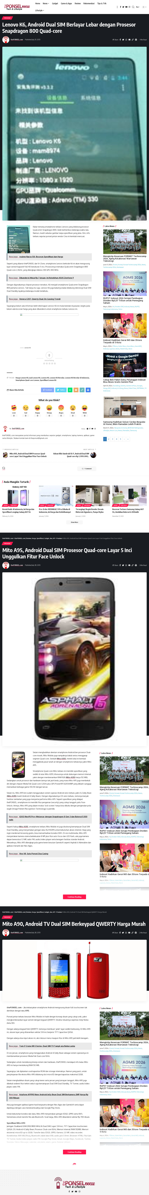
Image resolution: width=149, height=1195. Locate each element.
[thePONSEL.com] (17, 7)
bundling (116, 386)
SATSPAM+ (140, 388)
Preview (7, 18)
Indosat (126, 306)
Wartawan (120, 267)
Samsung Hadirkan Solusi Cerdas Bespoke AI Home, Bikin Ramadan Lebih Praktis (124, 422)
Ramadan (126, 430)
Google (139, 386)
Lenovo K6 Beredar (57, 378)
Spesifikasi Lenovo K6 (48, 380)
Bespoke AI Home (121, 428)
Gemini (122, 386)
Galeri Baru (122, 346)
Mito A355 (61, 758)
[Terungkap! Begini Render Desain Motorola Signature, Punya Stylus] (93, 495)
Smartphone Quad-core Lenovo (27, 380)
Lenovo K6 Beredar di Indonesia (77, 378)
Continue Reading (74, 897)
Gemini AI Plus (131, 386)
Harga (105, 388)
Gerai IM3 (138, 346)
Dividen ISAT (119, 306)
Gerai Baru (130, 346)
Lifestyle (106, 430)
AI (113, 306)
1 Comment (88, 469)
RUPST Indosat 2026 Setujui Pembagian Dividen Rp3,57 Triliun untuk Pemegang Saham (123, 300)
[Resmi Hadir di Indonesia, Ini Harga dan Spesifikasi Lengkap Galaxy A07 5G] (19, 495)
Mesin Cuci (113, 430)
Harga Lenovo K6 (22, 378)
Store (130, 349)
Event (115, 264)
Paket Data (124, 349)
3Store (115, 346)
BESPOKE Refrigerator (135, 428)
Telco (120, 309)
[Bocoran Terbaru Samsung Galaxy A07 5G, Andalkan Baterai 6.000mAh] (129, 495)
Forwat (120, 264)
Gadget (7, 1172)
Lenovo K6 (45, 378)
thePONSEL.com (17, 39)
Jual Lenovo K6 (34, 378)
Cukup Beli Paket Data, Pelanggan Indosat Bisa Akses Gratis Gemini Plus (124, 380)
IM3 (109, 388)
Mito (23, 1011)
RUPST (137, 306)
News (144, 264)
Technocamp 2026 (109, 267)
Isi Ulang (120, 388)
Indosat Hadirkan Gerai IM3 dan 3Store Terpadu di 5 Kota (122, 341)
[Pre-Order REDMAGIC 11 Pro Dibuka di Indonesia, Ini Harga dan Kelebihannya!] (56, 495)
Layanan (112, 349)
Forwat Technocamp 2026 (132, 264)
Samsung (133, 430)
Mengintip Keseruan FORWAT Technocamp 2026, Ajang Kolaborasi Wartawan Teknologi (124, 258)
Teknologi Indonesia (110, 309)
